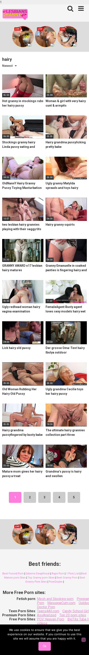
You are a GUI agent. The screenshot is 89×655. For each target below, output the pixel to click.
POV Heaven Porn (50, 619)
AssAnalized (46, 615)
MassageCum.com (61, 603)
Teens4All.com (48, 611)
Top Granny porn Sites (41, 577)
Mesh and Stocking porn (55, 599)
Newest (7, 65)
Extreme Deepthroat (37, 573)
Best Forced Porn (13, 573)
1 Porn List (72, 573)
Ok (44, 646)
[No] (83, 640)
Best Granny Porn (67, 577)
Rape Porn (58, 573)
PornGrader (56, 581)
